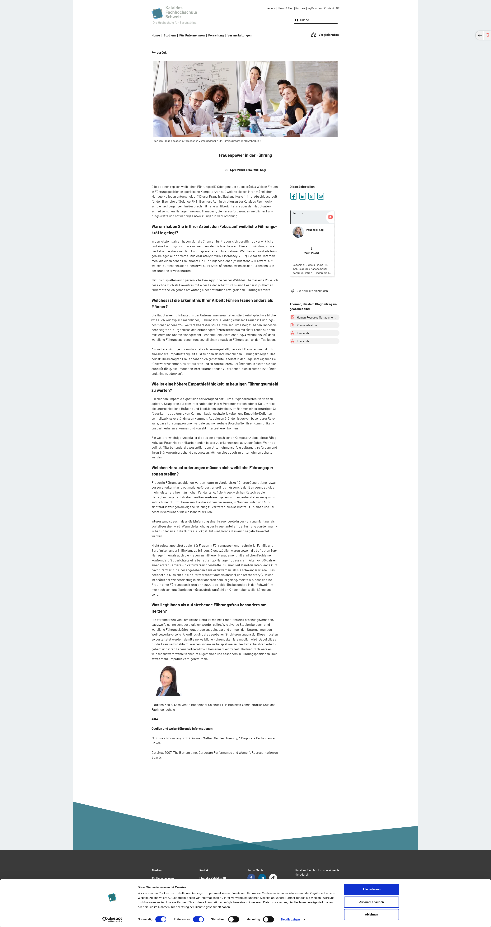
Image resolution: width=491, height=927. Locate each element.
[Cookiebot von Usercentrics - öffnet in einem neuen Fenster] (112, 919)
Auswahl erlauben (371, 902)
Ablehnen (371, 914)
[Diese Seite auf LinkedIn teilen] (302, 196)
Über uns (270, 8)
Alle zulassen (371, 889)
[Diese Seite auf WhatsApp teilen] (312, 196)
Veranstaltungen (239, 35)
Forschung (216, 35)
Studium (170, 35)
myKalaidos (314, 8)
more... (312, 243)
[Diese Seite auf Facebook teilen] (293, 196)
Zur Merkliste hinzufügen (312, 290)
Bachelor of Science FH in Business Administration (198, 201)
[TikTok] (273, 878)
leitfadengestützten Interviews (218, 330)
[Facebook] (251, 878)
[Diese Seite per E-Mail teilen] (321, 196)
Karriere (300, 8)
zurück (162, 52)
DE (337, 8)
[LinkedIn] (262, 878)
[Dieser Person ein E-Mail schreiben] (330, 217)
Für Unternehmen (192, 35)
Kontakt (329, 8)
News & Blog (285, 8)
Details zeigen (290, 919)
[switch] (198, 919)
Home (156, 35)
